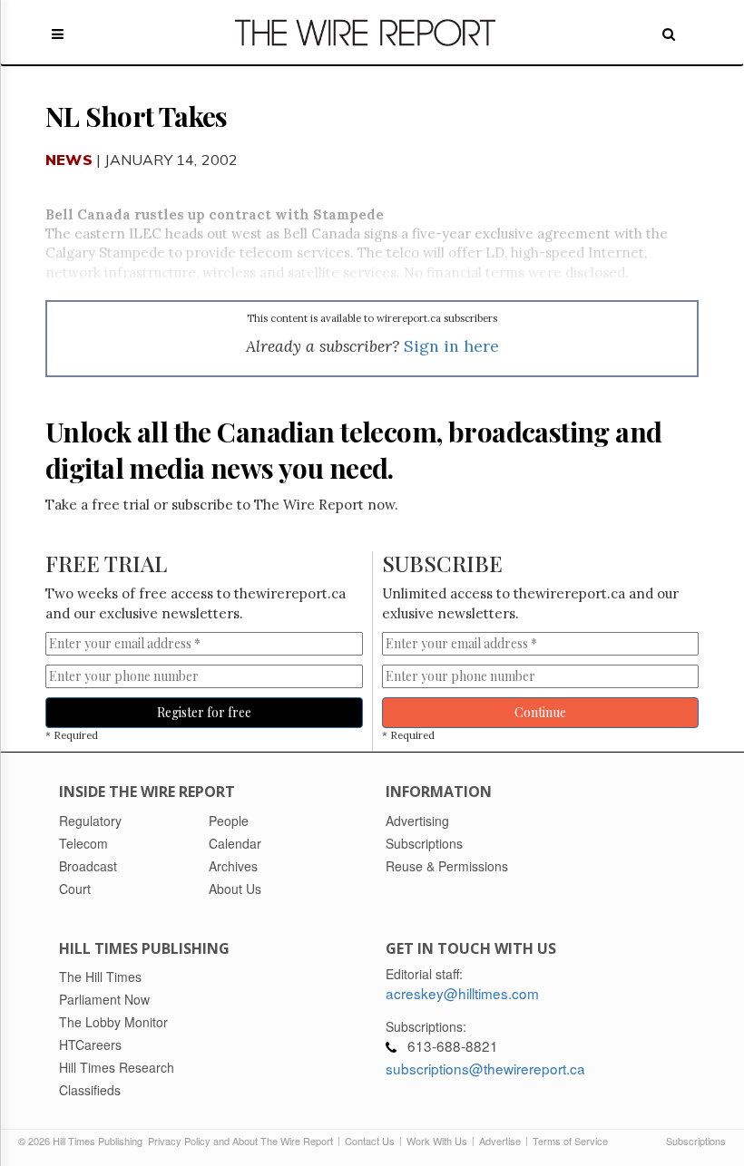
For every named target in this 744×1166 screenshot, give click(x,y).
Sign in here (451, 345)
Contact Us (370, 1140)
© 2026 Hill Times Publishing (83, 1140)
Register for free (204, 712)
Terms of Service (570, 1140)
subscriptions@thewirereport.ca (485, 1068)
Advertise (500, 1140)
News (69, 160)
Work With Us (436, 1140)
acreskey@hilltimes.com (462, 993)
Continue (540, 712)
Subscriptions (696, 1140)
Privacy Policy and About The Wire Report (240, 1140)
